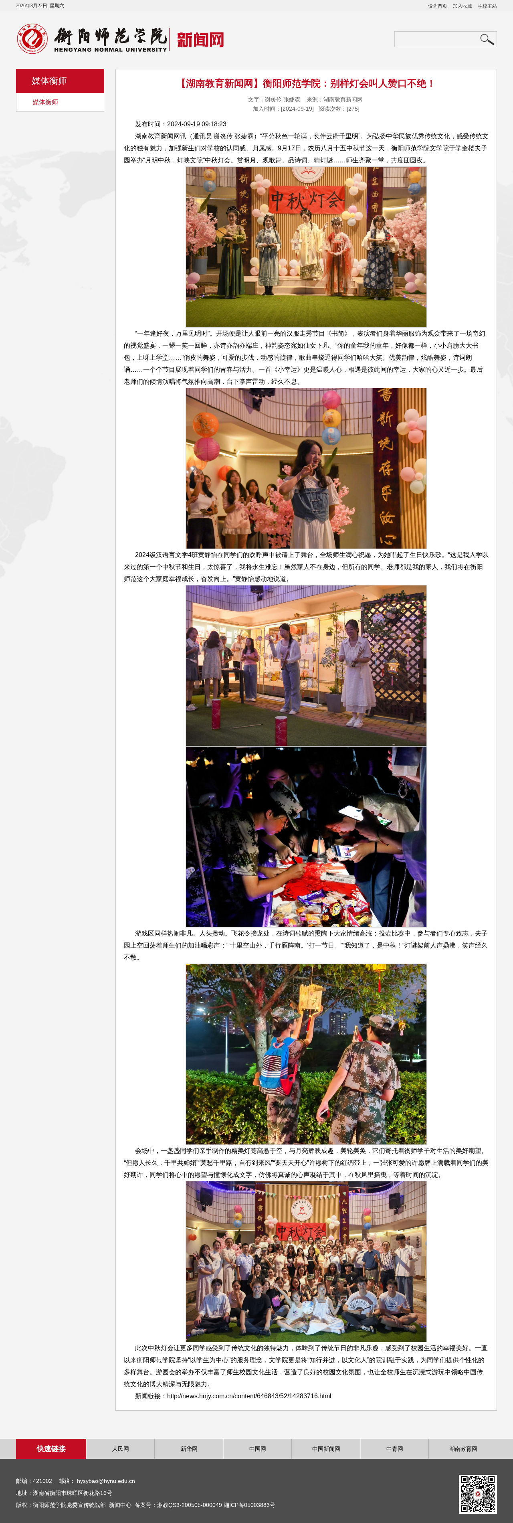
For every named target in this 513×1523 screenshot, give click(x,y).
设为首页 (437, 6)
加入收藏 (462, 6)
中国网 (257, 1449)
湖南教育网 (463, 1449)
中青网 (394, 1449)
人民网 (120, 1449)
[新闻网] (131, 52)
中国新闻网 (326, 1449)
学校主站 (487, 6)
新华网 (189, 1449)
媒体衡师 (45, 102)
